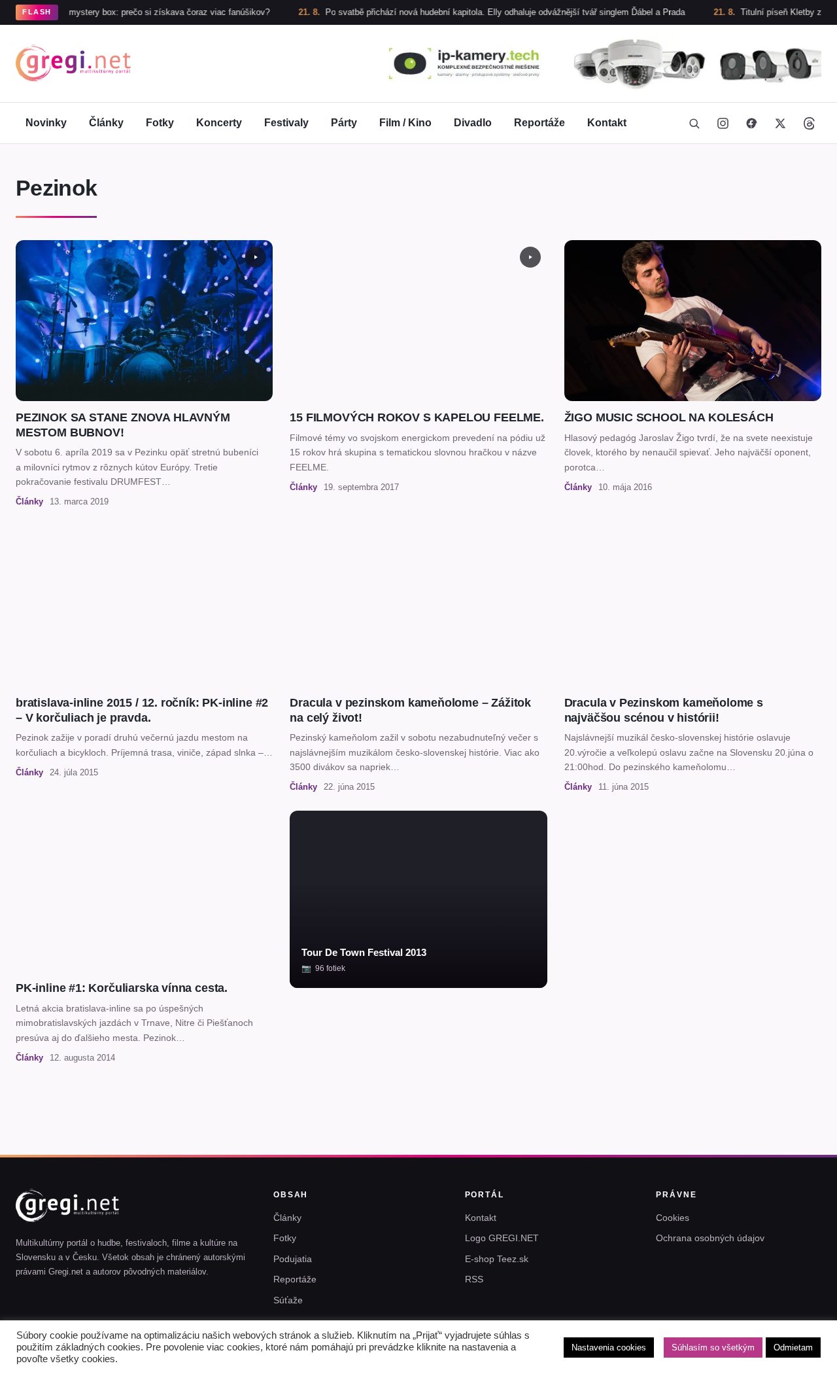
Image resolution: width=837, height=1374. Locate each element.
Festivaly (286, 122)
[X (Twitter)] (780, 123)
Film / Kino (405, 122)
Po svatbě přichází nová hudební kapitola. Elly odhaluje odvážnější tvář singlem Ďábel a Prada (469, 12)
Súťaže (288, 1300)
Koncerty (219, 122)
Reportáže (539, 122)
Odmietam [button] (793, 1347)
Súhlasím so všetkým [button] (713, 1347)
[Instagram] (722, 123)
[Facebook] (751, 123)
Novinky (46, 122)
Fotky (160, 122)
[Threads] (808, 123)
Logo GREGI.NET (502, 1238)
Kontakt (606, 122)
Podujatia (292, 1259)
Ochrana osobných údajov (710, 1238)
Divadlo (473, 122)
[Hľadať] (693, 123)
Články (106, 122)
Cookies (672, 1217)
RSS (474, 1279)
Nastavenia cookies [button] (609, 1347)
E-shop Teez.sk (496, 1259)
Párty (344, 122)
